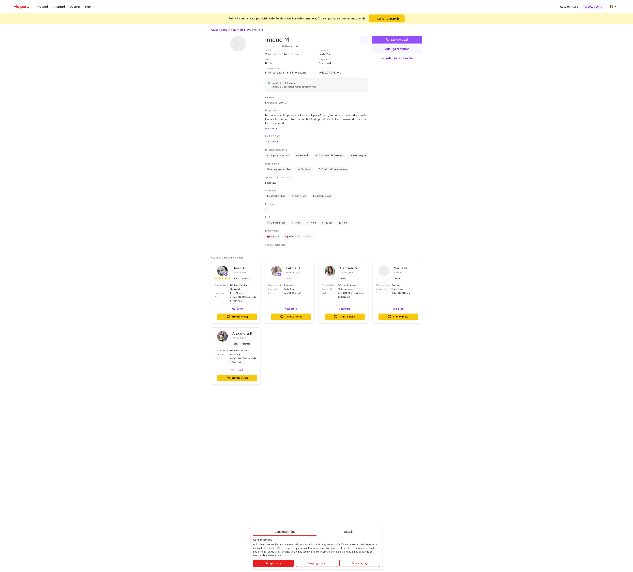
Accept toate (273, 563)
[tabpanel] (316, 553)
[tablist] (316, 531)
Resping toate (316, 563)
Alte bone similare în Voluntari (227, 257)
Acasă (214, 29)
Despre (75, 7)
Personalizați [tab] (359, 563)
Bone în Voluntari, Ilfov (235, 29)
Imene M (257, 29)
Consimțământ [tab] (285, 532)
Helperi (42, 7)
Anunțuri (59, 7)
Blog (87, 7)
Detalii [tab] (348, 532)
